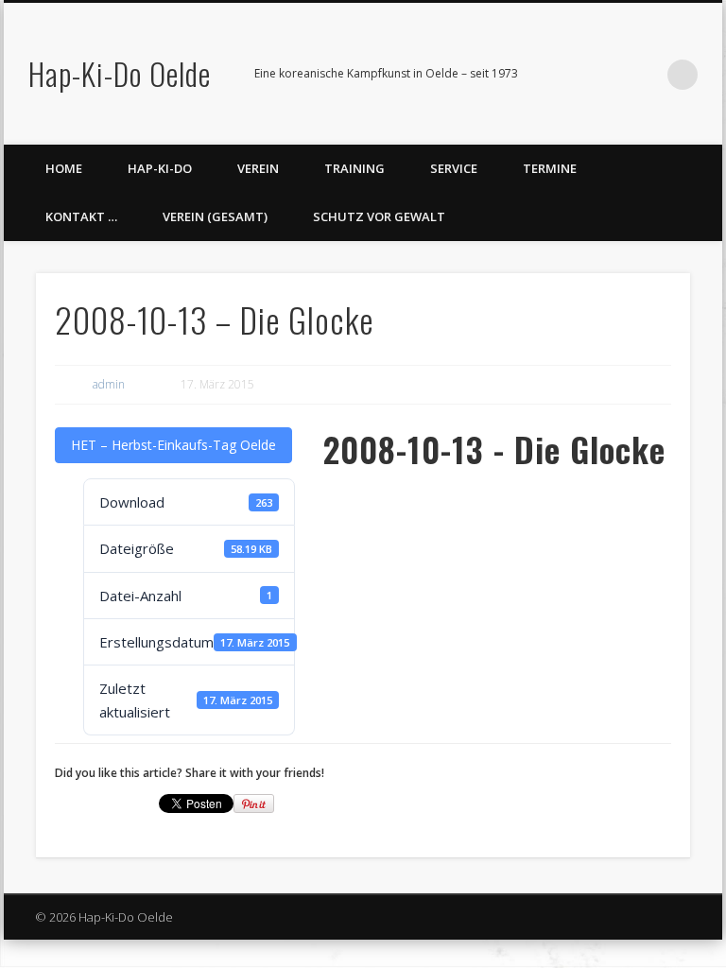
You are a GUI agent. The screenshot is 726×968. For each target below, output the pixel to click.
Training (354, 168)
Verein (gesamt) (215, 216)
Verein (258, 168)
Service (453, 168)
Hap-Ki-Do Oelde (119, 73)
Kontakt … (81, 216)
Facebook (566, 75)
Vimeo (605, 75)
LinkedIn (644, 75)
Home (63, 168)
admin (109, 384)
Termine (550, 168)
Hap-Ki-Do (160, 168)
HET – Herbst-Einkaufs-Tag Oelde (173, 445)
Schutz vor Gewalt (379, 216)
